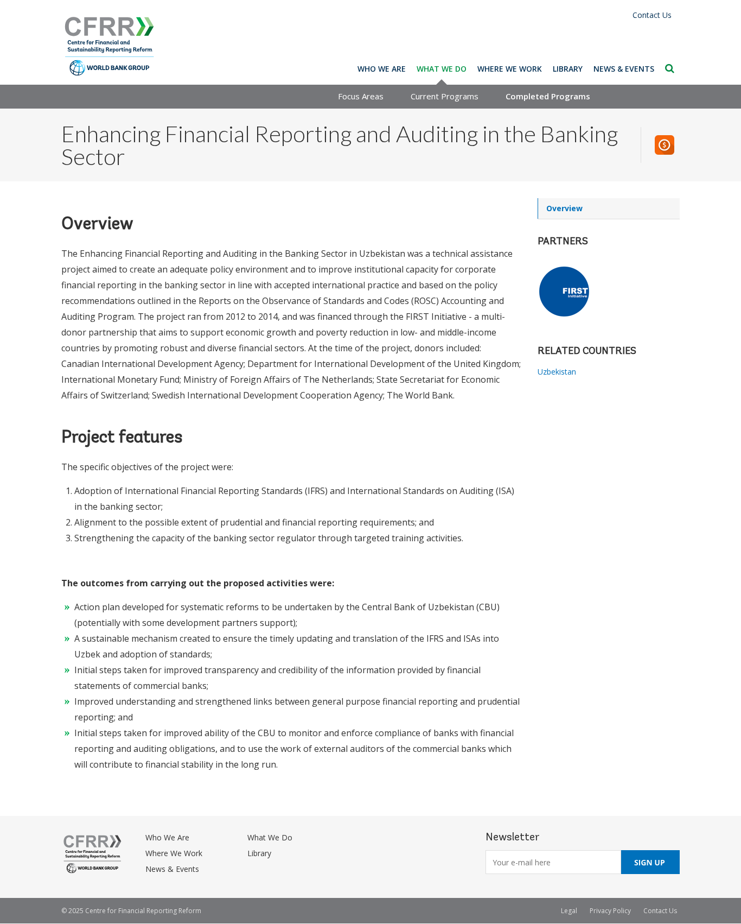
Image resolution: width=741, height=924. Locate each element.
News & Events (623, 69)
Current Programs (444, 96)
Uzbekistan (557, 371)
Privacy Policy (610, 910)
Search (669, 68)
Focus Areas (361, 96)
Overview (564, 208)
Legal (569, 910)
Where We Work (509, 69)
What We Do (442, 69)
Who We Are (381, 69)
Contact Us (652, 15)
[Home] (109, 46)
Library (568, 69)
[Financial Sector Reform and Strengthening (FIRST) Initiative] (609, 291)
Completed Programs (548, 96)
